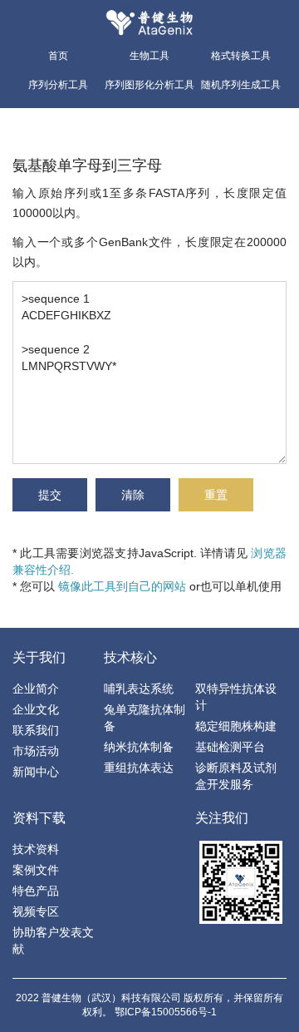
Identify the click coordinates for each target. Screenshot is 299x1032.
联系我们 (35, 730)
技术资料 (35, 849)
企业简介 (35, 688)
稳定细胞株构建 (236, 726)
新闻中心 (35, 771)
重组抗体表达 (139, 767)
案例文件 (35, 869)
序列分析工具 (58, 85)
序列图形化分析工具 (149, 85)
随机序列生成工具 (241, 85)
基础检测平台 (230, 746)
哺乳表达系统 (139, 688)
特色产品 (35, 890)
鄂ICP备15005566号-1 (166, 1012)
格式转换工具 (241, 56)
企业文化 (35, 709)
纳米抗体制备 (139, 746)
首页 (58, 56)
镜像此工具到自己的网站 (122, 586)
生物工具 (149, 56)
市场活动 (35, 751)
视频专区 (35, 911)
